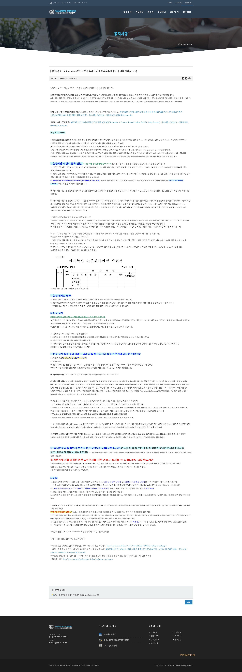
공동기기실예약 (109, 634)
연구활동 (140, 11)
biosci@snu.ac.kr (58, 642)
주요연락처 (155, 639)
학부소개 (128, 11)
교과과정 (154, 632)
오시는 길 (154, 643)
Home (170, 3)
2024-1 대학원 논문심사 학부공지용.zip (69, 595)
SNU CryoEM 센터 (110, 645)
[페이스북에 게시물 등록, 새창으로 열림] (183, 78)
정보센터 (187, 11)
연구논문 (178, 639)
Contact (178, 3)
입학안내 (178, 632)
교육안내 (162, 11)
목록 (188, 602)
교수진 (151, 11)
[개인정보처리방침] (187, 655)
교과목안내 (155, 636)
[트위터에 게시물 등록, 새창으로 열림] (186, 78)
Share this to (186, 44)
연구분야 (178, 636)
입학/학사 (174, 11)
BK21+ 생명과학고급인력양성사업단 (116, 640)
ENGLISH (188, 3)
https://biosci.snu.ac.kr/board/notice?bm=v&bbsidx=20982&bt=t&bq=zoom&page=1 (137, 546)
